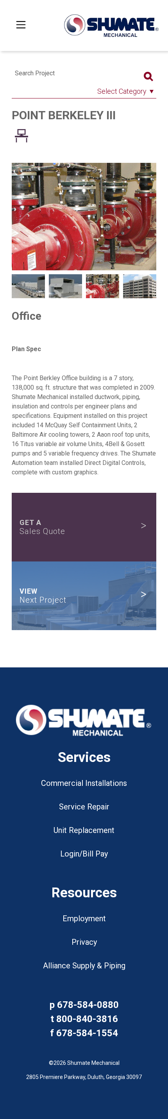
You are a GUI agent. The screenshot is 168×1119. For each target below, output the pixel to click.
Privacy (84, 942)
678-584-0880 (88, 1004)
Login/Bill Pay (84, 853)
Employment (84, 918)
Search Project (35, 73)
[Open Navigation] (21, 25)
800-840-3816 (87, 1018)
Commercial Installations (84, 783)
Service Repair (84, 806)
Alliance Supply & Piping (84, 965)
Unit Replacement (84, 830)
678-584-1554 (87, 1033)
